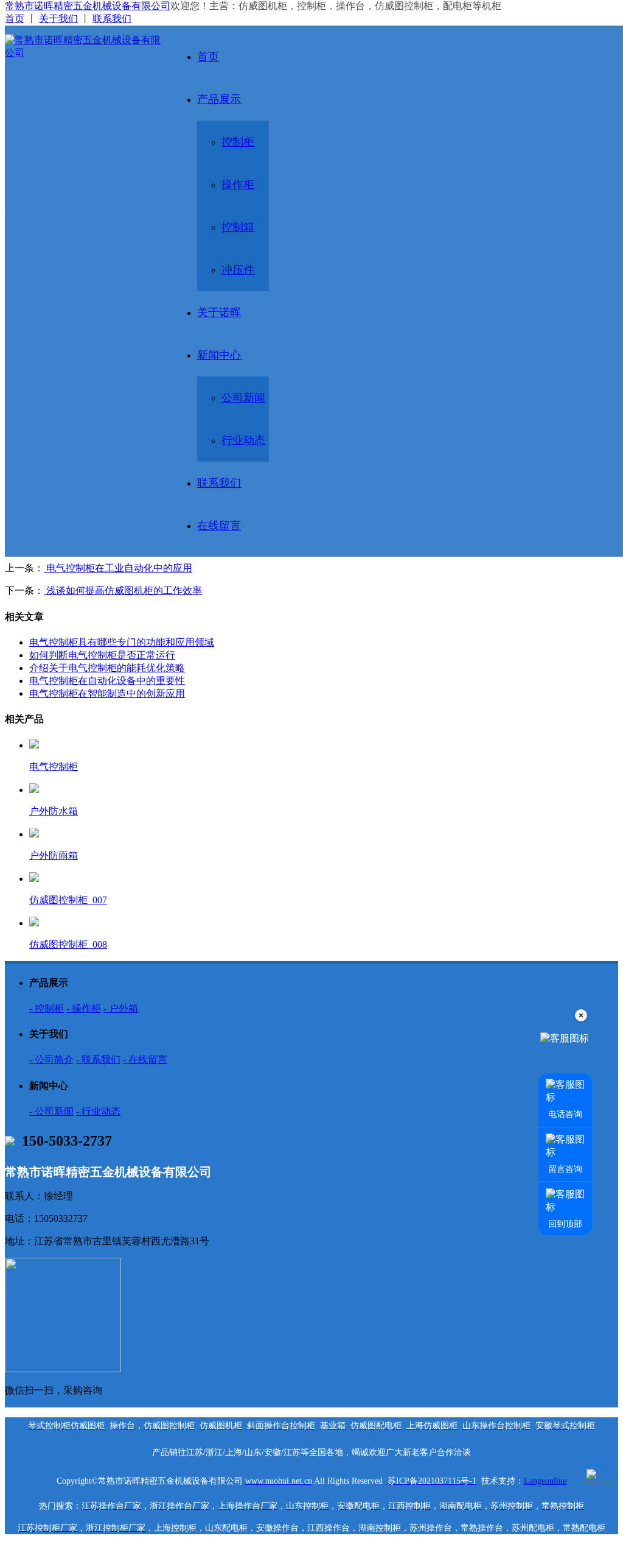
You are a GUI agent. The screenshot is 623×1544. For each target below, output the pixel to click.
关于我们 (58, 18)
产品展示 (219, 99)
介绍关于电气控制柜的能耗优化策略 (107, 668)
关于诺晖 (219, 312)
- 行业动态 (98, 1111)
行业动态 (243, 440)
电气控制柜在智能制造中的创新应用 (107, 693)
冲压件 (237, 270)
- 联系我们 (98, 1059)
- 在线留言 (145, 1059)
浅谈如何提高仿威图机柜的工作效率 (123, 590)
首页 (14, 18)
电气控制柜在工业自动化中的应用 (118, 568)
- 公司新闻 (51, 1111)
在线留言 (219, 526)
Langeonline (545, 1481)
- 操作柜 (83, 1008)
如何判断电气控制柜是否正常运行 (102, 655)
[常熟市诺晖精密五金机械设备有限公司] (83, 47)
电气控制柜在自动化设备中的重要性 (107, 680)
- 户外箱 (120, 1008)
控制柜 (237, 142)
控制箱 (237, 227)
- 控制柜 (46, 1008)
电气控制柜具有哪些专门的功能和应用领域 (121, 642)
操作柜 (237, 184)
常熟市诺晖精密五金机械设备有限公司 (87, 6)
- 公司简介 (51, 1059)
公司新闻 (243, 398)
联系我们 (111, 18)
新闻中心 (219, 355)
